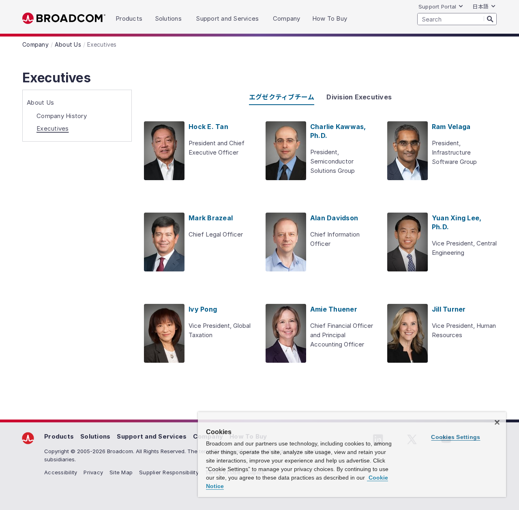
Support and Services (152, 436)
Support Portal (437, 6)
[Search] (490, 18)
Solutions (95, 436)
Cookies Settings (455, 437)
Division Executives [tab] (359, 97)
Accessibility (60, 472)
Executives (52, 128)
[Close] (497, 422)
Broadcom (63, 18)
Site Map (121, 472)
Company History (61, 116)
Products (59, 436)
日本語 (480, 6)
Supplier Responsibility (169, 472)
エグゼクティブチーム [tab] (282, 97)
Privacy (93, 472)
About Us (40, 102)
